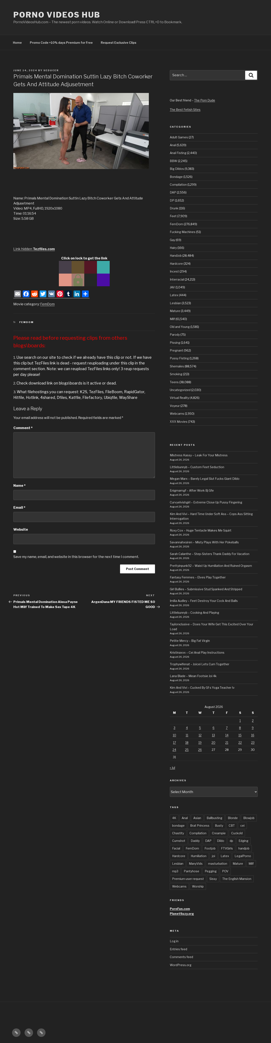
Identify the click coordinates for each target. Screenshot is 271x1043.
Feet (173, 216)
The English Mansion (236, 879)
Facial (176, 848)
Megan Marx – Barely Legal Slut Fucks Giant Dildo (204, 478)
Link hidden (34, 249)
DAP (173, 192)
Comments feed (181, 957)
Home (17, 42)
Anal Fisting (178, 153)
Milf (172, 319)
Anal (173, 145)
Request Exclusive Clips (118, 42)
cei (242, 825)
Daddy (195, 841)
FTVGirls (227, 848)
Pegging (211, 871)
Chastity (178, 833)
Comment (23, 428)
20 (213, 742)
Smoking (176, 374)
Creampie (219, 833)
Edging (243, 841)
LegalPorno (243, 856)
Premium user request (188, 879)
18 (186, 742)
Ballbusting (214, 818)
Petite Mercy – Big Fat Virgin (190, 640)
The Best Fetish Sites (185, 109)
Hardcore (176, 263)
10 (174, 735)
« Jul (172, 767)
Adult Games (179, 137)
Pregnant (176, 350)
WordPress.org (180, 965)
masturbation (217, 863)
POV (225, 871)
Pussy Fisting (179, 358)
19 (200, 742)
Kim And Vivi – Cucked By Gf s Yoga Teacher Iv (202, 687)
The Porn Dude (204, 100)
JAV (172, 287)
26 (200, 749)
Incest (174, 271)
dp (231, 841)
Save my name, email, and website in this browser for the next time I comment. (76, 557)
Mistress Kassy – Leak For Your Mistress (199, 455)
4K (174, 818)
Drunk (174, 208)
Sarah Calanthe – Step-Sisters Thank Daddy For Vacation (209, 554)
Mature (175, 311)
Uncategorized (180, 390)
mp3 (175, 871)
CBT (232, 825)
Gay (172, 240)
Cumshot (178, 841)
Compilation (178, 184)
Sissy (213, 879)
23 (252, 742)
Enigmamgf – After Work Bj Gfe (192, 490)
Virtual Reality (179, 397)
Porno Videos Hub (56, 14)
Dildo (220, 841)
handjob (243, 848)
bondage (178, 825)
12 (200, 735)
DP (172, 200)
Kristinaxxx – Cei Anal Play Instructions (197, 652)
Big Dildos (177, 168)
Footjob (210, 848)
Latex (174, 295)
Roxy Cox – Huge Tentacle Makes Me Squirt (200, 530)
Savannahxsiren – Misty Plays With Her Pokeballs (204, 542)
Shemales (177, 366)
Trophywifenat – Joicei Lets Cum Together (199, 664)
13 (213, 735)
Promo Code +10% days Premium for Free (61, 42)
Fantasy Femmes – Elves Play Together (198, 577)
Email (19, 508)
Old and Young (180, 327)
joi (213, 856)
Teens (174, 382)
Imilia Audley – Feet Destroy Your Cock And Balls (204, 601)
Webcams (177, 413)
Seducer (51, 70)
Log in (174, 941)
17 (174, 742)
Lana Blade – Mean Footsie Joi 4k (193, 676)
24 (174, 749)
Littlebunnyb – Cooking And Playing (194, 612)
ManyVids (196, 863)
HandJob (176, 255)
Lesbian (175, 303)
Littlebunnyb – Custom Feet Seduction (197, 467)
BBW (173, 161)
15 (240, 735)
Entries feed (178, 949)
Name (19, 486)
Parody (175, 334)
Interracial (177, 279)
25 (187, 749)
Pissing (175, 342)
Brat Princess (199, 825)
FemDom (47, 304)
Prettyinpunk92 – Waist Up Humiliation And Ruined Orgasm (211, 565)
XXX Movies (178, 421)
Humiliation (198, 856)
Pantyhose (191, 871)
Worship (198, 886)
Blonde (233, 818)
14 (226, 735)
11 (187, 735)
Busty (219, 825)
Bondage (176, 177)
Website (20, 530)
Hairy (173, 248)
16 (252, 735)
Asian (197, 818)
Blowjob (248, 818)
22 (240, 742)
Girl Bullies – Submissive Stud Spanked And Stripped (206, 589)
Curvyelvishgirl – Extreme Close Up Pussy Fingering (206, 502)
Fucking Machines (182, 232)
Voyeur (175, 406)
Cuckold (237, 833)
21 (226, 742)
